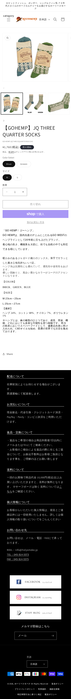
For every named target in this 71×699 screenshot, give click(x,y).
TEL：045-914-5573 (18, 554)
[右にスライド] (4, 121)
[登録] (53, 636)
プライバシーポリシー (25, 689)
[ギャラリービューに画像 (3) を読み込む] (59, 104)
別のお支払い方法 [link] (35, 222)
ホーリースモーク (22, 684)
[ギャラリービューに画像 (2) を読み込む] (35, 104)
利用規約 (42, 689)
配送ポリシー (51, 694)
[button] (8, 22)
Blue (10, 164)
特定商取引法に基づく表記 (29, 694)
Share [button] (10, 354)
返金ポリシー (58, 684)
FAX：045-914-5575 (18, 559)
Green (25, 164)
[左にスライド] (4, 88)
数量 (5, 185)
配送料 (11, 152)
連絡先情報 (54, 689)
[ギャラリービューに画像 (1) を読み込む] (12, 104)
